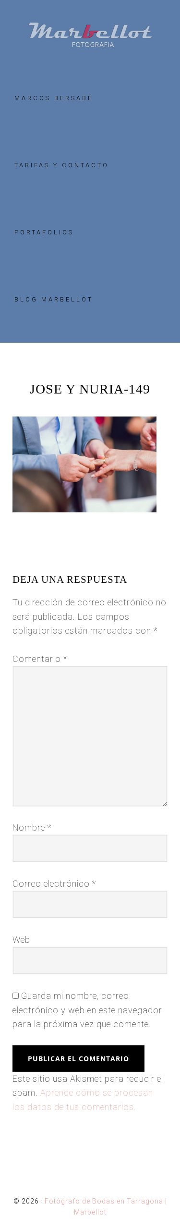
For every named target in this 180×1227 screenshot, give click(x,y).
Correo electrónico (54, 884)
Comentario (39, 659)
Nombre (31, 827)
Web (21, 940)
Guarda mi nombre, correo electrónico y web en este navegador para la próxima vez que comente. (87, 1010)
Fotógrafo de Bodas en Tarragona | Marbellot (90, 34)
